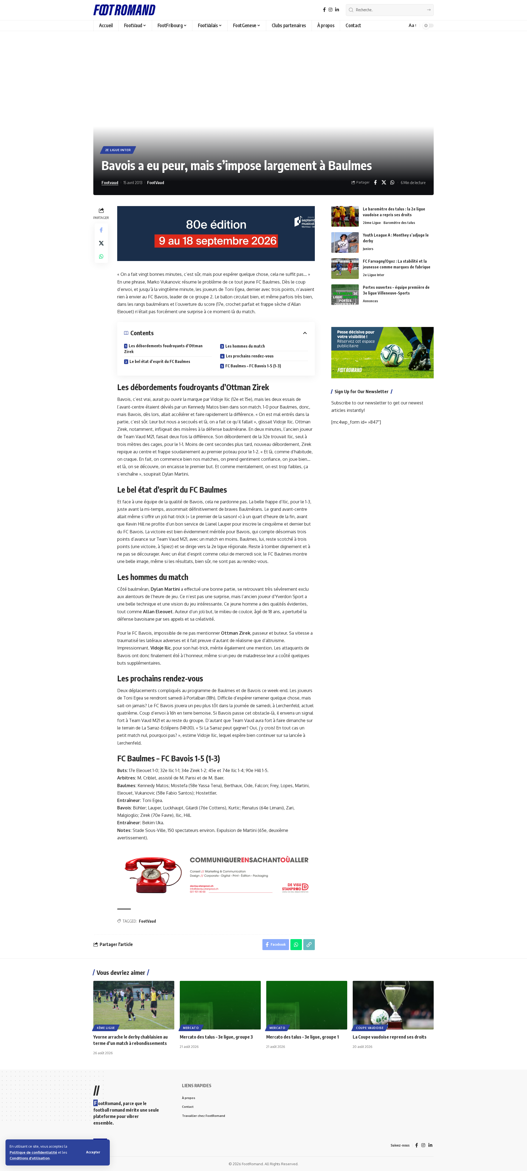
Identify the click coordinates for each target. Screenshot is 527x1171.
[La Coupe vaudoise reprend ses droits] (393, 1005)
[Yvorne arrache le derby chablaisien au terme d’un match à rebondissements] (133, 1005)
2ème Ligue (372, 222)
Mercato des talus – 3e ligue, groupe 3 (216, 1037)
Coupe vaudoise (370, 1028)
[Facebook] (324, 9)
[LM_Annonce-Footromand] (216, 875)
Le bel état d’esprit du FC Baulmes (160, 361)
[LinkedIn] (337, 9)
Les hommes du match (245, 346)
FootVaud (155, 182)
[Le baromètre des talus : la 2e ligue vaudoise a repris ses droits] (345, 216)
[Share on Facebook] (375, 182)
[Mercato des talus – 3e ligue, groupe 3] (220, 1005)
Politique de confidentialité (33, 1152)
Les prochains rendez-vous (250, 356)
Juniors (368, 248)
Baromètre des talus (399, 222)
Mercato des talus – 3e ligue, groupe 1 (302, 1037)
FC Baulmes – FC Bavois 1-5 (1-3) (253, 365)
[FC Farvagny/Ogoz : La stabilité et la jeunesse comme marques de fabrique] (345, 268)
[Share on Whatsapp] (392, 182)
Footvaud (110, 182)
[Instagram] (330, 9)
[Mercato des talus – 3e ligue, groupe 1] (306, 1005)
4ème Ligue (106, 1028)
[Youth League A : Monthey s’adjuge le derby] (345, 242)
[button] (93, 1152)
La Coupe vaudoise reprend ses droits (390, 1037)
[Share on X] (384, 182)
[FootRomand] (124, 9)
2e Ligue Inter (118, 150)
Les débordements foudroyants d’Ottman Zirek (163, 348)
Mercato (191, 1028)
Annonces (370, 301)
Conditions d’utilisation (30, 1158)
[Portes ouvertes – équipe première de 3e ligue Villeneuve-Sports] (345, 294)
